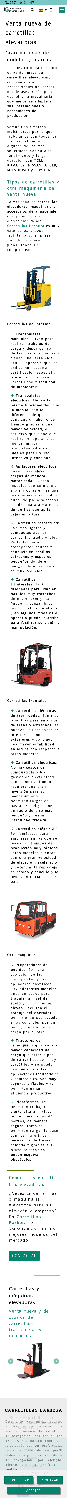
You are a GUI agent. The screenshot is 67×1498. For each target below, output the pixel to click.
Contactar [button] (24, 1255)
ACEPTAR (33, 1490)
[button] (62, 10)
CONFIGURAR (19, 1480)
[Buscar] (32, 9)
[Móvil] (51, 9)
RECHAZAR (49, 1480)
